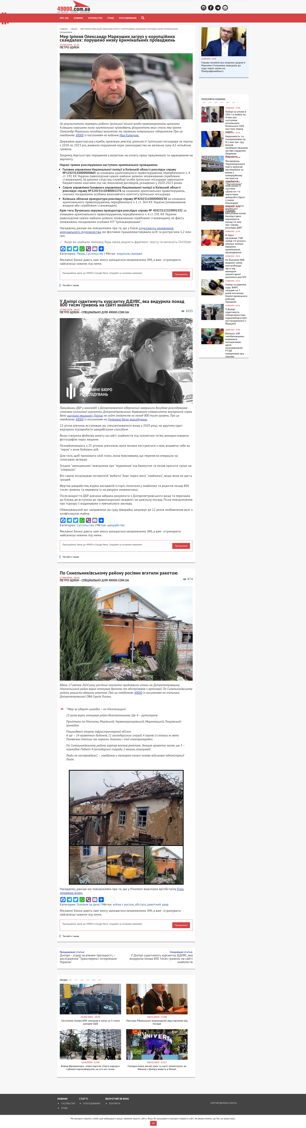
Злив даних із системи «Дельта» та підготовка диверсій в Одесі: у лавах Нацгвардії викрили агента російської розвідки (235, 198)
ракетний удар (157, 904)
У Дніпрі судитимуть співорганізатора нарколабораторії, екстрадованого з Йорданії (236, 316)
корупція (123, 253)
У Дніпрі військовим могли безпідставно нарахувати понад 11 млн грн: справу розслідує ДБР (235, 219)
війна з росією (123, 904)
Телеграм (218, 8)
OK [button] (153, 1123)
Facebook (211, 8)
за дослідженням (94, 1062)
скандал (136, 253)
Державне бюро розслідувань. (127, 419)
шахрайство (116, 525)
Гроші (110, 18)
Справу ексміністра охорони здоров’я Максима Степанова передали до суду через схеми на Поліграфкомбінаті (223, 67)
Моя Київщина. (129, 135)
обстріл (140, 904)
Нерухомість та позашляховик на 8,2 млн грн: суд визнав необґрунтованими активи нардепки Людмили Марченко (236, 146)
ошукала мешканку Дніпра (85, 415)
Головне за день (88, 904)
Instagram (203, 8)
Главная (64, 29)
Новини (78, 18)
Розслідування (128, 18)
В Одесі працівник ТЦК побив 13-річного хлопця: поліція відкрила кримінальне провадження (235, 243)
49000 (80, 135)
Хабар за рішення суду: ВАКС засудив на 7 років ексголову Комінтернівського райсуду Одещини (236, 293)
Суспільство (95, 18)
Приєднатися (181, 274)
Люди (74, 29)
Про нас (64, 18)
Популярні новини (213, 99)
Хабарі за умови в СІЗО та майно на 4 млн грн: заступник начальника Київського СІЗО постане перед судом (235, 121)
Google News (225, 8)
